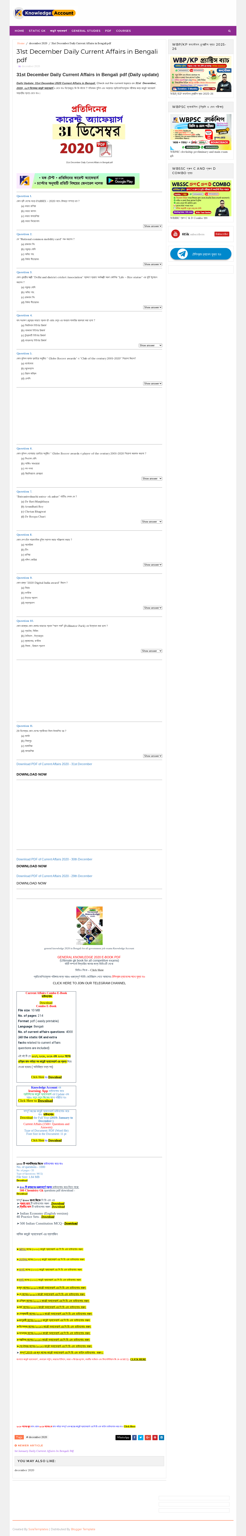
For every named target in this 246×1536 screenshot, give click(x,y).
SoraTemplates (38, 1529)
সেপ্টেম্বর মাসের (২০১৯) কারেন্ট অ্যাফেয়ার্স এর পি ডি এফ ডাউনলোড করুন (55, 1346)
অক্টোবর (54, 1339)
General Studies (86, 31)
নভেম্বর (55, 1333)
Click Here (97, 970)
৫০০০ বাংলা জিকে (32, 1200)
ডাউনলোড (47, 996)
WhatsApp (123, 1437)
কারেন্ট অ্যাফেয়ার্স (58, 31)
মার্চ (52, 1307)
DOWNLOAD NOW (32, 774)
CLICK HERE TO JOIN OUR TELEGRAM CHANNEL (89, 983)
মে (52, 1294)
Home (19, 31)
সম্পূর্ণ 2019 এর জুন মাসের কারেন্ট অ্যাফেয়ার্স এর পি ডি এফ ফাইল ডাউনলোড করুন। (62, 1352)
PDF (108, 31)
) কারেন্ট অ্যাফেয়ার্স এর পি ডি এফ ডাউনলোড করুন (65, 1320)
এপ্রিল (54, 1300)
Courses (123, 31)
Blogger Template (83, 1529)
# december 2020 (36, 1437)
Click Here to (35, 1101)
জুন (52, 1287)
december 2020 (38, 43)
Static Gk (37, 31)
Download (46, 1002)
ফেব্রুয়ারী (55, 1313)
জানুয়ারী (30, 1320)
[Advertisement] (89, 416)
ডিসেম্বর (55, 1326)
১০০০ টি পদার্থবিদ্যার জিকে (30, 1163)
